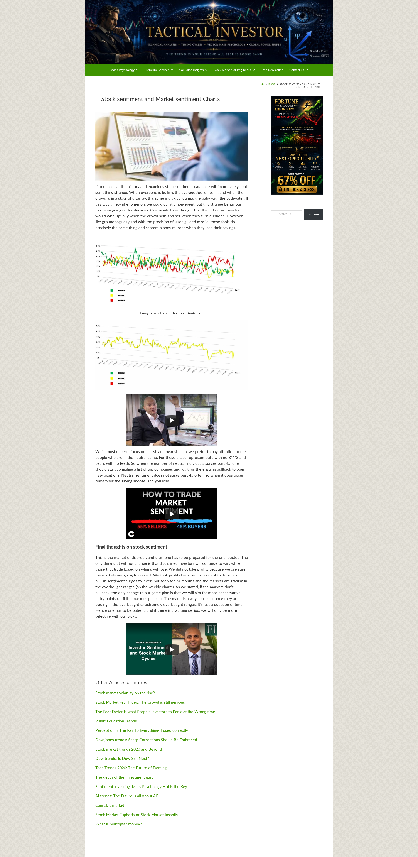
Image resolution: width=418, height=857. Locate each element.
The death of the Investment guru (124, 777)
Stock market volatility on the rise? (125, 693)
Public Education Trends (116, 721)
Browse (314, 214)
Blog (271, 84)
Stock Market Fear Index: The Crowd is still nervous (140, 703)
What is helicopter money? (118, 824)
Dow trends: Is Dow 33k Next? (122, 759)
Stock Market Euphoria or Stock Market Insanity (136, 815)
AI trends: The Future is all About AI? (126, 796)
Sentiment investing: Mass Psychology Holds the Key (141, 787)
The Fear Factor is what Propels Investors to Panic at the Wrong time (155, 712)
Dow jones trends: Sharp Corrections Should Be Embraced (146, 740)
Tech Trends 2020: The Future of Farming (131, 768)
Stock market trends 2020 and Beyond (128, 749)
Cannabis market (109, 806)
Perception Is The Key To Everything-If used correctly (141, 731)
